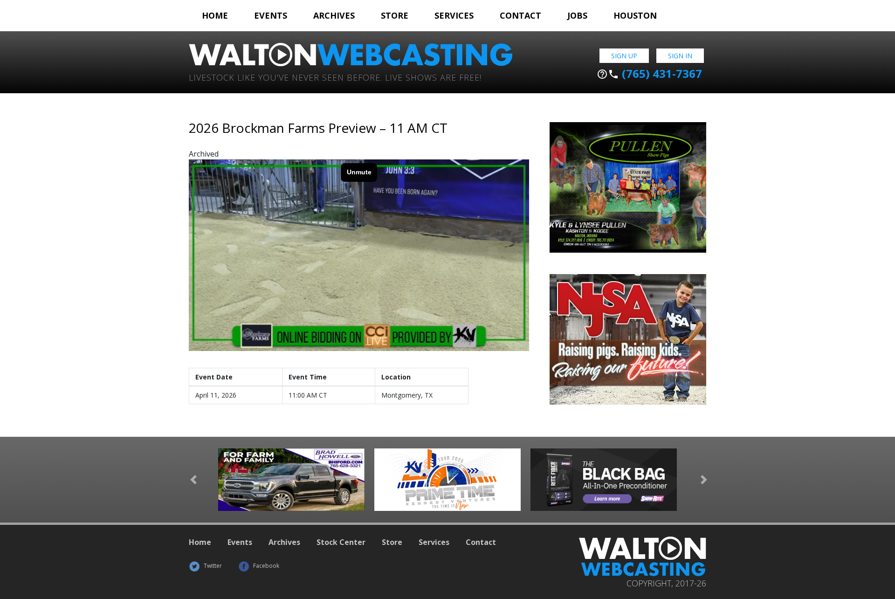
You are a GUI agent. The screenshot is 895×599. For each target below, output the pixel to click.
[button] (193, 479)
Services (454, 15)
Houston (635, 15)
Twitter (212, 566)
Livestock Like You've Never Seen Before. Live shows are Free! (335, 77)
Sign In (680, 55)
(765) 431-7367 (649, 74)
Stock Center (341, 542)
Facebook (265, 566)
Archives (334, 15)
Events (270, 15)
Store (394, 15)
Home (215, 15)
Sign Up (624, 55)
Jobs (577, 15)
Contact (520, 15)
